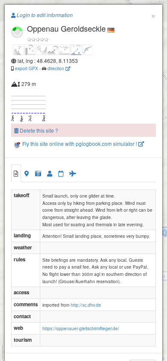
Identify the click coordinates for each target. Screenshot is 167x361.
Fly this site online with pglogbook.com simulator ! (79, 143)
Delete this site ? (38, 130)
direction (57, 68)
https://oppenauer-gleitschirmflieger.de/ (80, 328)
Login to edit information (44, 15)
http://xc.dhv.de (86, 305)
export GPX (26, 68)
